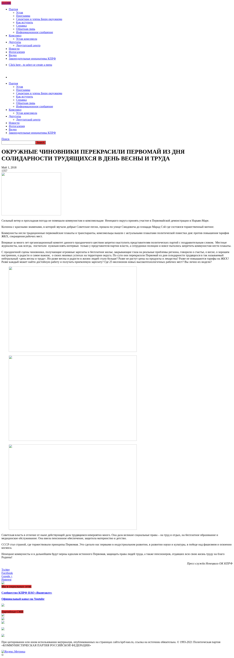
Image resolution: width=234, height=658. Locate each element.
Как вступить (24, 22)
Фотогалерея (17, 52)
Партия (13, 9)
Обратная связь (25, 29)
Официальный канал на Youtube (22, 598)
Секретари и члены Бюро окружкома (39, 19)
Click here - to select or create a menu (30, 64)
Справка (21, 25)
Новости (14, 48)
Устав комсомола (26, 38)
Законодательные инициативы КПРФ (32, 58)
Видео (13, 55)
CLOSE (6, 3)
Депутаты (15, 42)
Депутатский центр (28, 45)
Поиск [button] (5, 138)
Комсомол (15, 35)
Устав (19, 12)
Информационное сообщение (34, 32)
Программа (23, 15)
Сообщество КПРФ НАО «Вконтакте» (26, 592)
